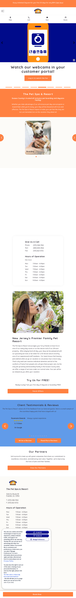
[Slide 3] (25, 87)
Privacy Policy (8, 561)
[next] (74, 42)
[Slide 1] (8, 87)
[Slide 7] (59, 87)
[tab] (29, 260)
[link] (38, 11)
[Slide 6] (50, 87)
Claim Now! (59, 3)
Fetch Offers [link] (38, 391)
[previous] (2, 42)
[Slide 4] (33, 87)
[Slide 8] (67, 87)
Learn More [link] (38, 78)
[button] (2, 11)
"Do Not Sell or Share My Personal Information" (12, 575)
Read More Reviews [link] (49, 440)
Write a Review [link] (25, 440)
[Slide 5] (42, 87)
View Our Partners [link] (38, 468)
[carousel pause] (74, 60)
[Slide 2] (17, 87)
